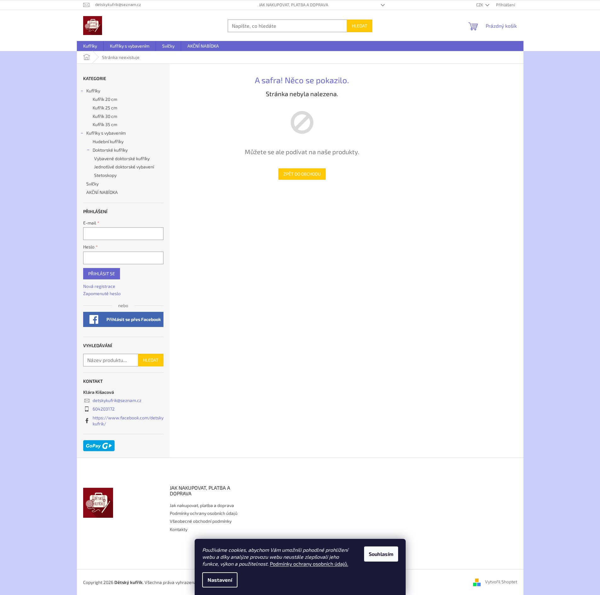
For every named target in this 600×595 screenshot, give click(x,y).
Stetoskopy (105, 175)
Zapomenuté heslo (102, 293)
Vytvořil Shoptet (501, 581)
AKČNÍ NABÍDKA (102, 192)
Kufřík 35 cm (105, 124)
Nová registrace (99, 286)
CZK (480, 4)
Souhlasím (381, 554)
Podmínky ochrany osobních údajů (203, 513)
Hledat (359, 25)
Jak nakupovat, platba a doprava (293, 4)
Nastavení (220, 580)
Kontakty (178, 529)
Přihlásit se (101, 273)
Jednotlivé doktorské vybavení (124, 166)
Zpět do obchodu (302, 174)
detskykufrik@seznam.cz (117, 400)
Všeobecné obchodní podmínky (200, 521)
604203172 (104, 408)
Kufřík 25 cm (105, 107)
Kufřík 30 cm (105, 116)
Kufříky (93, 90)
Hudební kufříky (108, 141)
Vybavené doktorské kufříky (122, 158)
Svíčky (92, 183)
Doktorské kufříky (110, 150)
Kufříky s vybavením (106, 133)
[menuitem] (90, 46)
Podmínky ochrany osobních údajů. (309, 564)
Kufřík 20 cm (105, 99)
